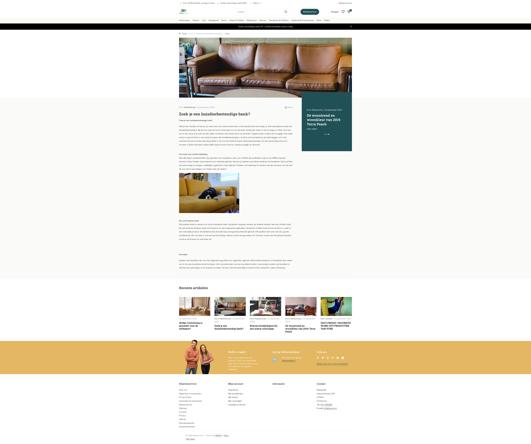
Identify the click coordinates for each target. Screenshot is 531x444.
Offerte (182, 419)
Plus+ (226, 435)
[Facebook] (318, 358)
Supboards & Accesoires (302, 20)
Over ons (183, 390)
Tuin (204, 20)
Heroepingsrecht (186, 423)
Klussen (263, 20)
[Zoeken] (286, 11)
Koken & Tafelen (236, 20)
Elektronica (252, 20)
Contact (182, 412)
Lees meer (311, 129)
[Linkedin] (343, 358)
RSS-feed (190, 439)
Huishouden (184, 20)
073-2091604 (326, 404)
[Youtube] (338, 358)
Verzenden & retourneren (190, 401)
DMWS (218, 435)
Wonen (196, 20)
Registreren (233, 390)
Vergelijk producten (237, 404)
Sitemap (183, 408)
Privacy (182, 415)
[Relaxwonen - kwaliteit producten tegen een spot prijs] (196, 11)
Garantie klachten (187, 426)
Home (190, 34)
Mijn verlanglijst (235, 401)
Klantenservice (345, 3)
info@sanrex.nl (330, 408)
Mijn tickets (233, 397)
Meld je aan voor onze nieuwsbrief (332, 364)
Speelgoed (213, 20)
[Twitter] (323, 358)
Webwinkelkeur (289, 360)
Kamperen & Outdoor (279, 20)
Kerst (319, 20)
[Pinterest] (333, 358)
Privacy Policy (185, 397)
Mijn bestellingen (235, 393)
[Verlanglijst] (343, 11)
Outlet (327, 20)
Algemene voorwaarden (190, 393)
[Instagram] (328, 358)
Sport (224, 20)
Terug (184, 34)
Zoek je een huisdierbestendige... (209, 34)
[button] (325, 134)
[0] (348, 12)
